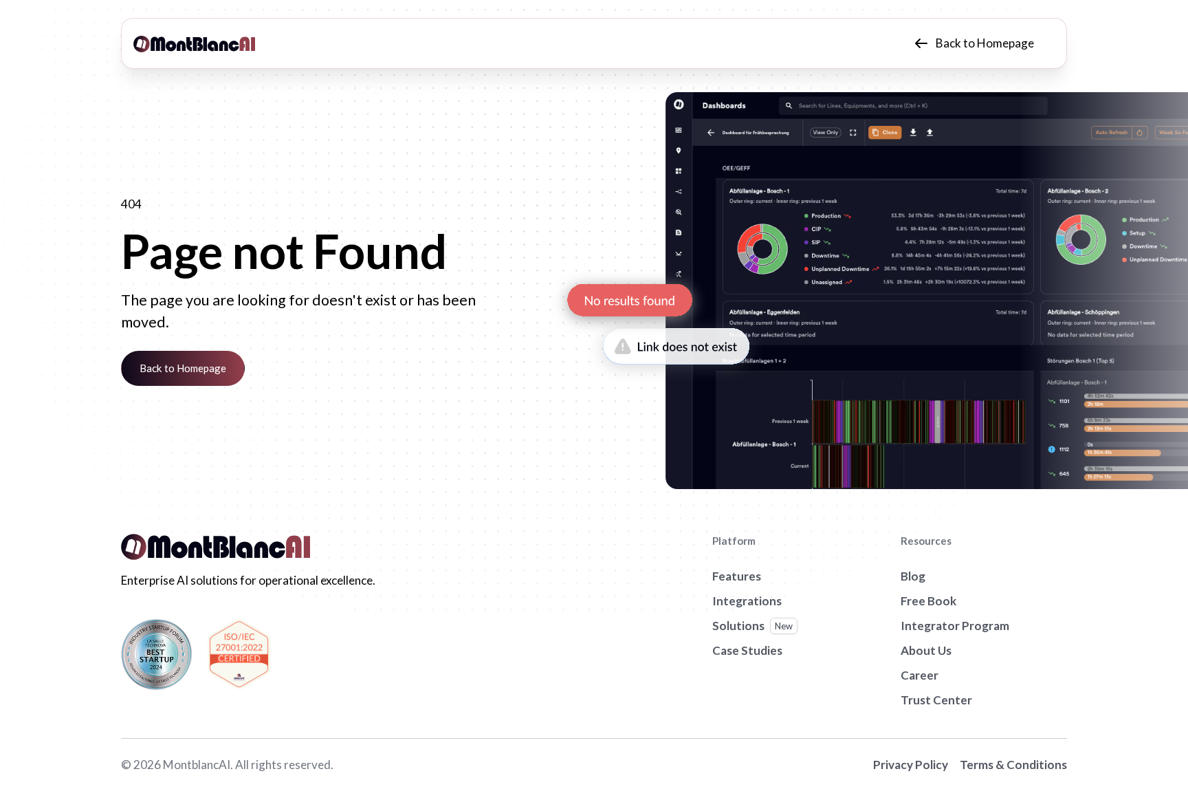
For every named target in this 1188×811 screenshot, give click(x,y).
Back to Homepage (183, 368)
